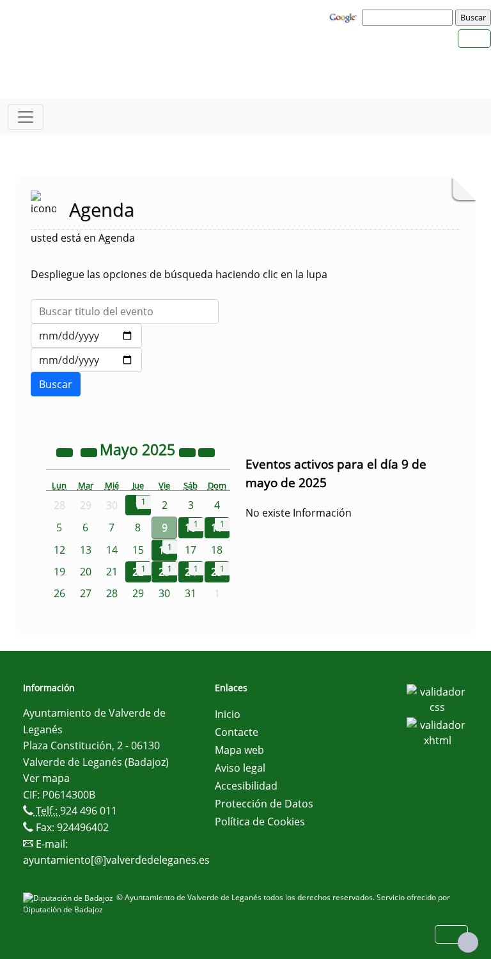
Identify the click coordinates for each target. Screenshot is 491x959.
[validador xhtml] (437, 731)
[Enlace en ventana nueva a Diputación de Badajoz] (69, 897)
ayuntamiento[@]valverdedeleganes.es (116, 860)
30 (164, 593)
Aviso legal (240, 768)
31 (190, 593)
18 (216, 550)
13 (85, 550)
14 (112, 550)
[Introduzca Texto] (125, 311)
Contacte (236, 732)
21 (112, 572)
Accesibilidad (246, 786)
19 (59, 572)
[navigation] (409, 17)
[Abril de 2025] (90, 451)
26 (59, 593)
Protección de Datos (264, 804)
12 (59, 550)
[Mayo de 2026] (188, 451)
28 (112, 593)
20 (85, 572)
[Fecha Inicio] (86, 336)
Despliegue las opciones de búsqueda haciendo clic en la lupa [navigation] (179, 274)
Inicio (227, 714)
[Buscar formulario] (56, 384)
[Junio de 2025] (206, 451)
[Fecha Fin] (86, 360)
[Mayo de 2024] (65, 451)
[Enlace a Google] (344, 17)
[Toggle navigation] (25, 117)
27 (85, 593)
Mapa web (239, 750)
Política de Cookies (260, 822)
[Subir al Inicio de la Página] (468, 942)
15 (138, 550)
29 (138, 593)
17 (190, 550)
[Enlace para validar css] (437, 698)
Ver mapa (46, 778)
